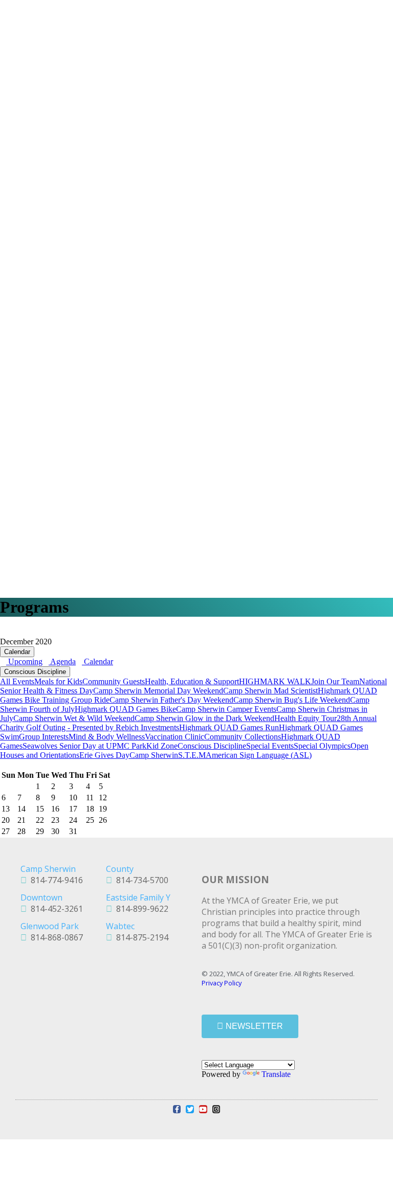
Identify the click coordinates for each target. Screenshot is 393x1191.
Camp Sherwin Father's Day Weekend (171, 699)
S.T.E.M (192, 755)
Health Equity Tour (305, 718)
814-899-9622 (140, 908)
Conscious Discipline (35, 672)
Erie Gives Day (104, 755)
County (120, 868)
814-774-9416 (55, 880)
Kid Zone (162, 745)
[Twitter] (190, 1109)
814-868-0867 (55, 937)
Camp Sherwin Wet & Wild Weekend (74, 718)
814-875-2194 (140, 937)
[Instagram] (216, 1109)
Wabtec (120, 926)
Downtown (41, 897)
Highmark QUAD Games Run (229, 727)
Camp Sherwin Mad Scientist (270, 690)
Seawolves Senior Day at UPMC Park (84, 745)
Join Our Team (335, 681)
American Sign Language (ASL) (259, 755)
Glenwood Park (49, 926)
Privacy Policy (222, 982)
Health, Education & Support (192, 681)
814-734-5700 (140, 880)
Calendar (17, 652)
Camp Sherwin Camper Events (226, 709)
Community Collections (242, 736)
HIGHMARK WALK (275, 681)
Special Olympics (322, 745)
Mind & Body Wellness (107, 736)
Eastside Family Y (138, 897)
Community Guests (113, 681)
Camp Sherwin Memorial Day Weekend (158, 690)
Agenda (62, 661)
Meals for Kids (58, 681)
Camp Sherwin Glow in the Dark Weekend (204, 718)
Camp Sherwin (153, 755)
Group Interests (44, 736)
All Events (17, 681)
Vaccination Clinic (174, 736)
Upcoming (24, 661)
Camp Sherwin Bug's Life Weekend (291, 699)
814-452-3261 (55, 908)
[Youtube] (203, 1109)
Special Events (270, 745)
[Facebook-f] (177, 1109)
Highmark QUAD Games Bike (125, 709)
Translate (276, 1074)
